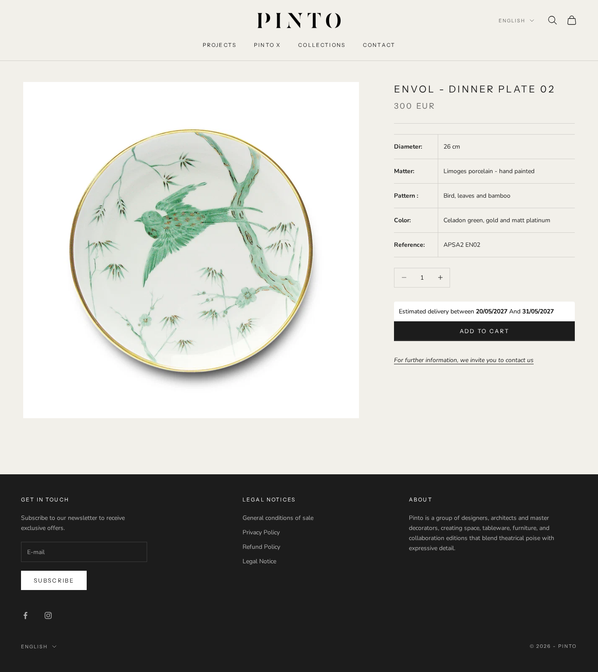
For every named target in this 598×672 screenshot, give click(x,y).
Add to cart (485, 330)
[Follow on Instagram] (48, 615)
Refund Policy (261, 547)
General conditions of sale (278, 518)
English (512, 21)
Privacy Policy (261, 532)
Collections (321, 45)
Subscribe (54, 580)
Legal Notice (259, 561)
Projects (219, 45)
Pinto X (267, 45)
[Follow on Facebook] (25, 615)
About (421, 499)
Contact (379, 45)
